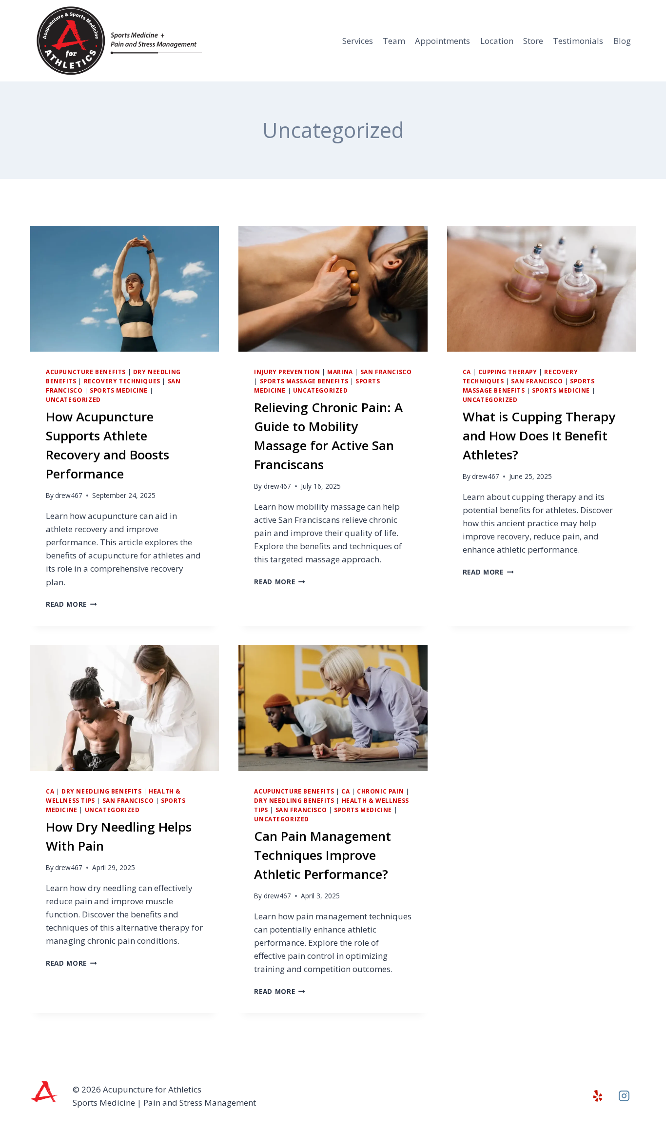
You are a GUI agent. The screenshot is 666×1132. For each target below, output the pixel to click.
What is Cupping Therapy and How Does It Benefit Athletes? (539, 435)
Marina (340, 372)
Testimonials (578, 40)
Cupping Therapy (507, 372)
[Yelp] (597, 1096)
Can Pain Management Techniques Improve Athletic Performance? (322, 855)
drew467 (68, 495)
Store (533, 40)
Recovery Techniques (122, 381)
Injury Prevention (287, 372)
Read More (71, 604)
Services (357, 40)
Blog (622, 40)
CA (467, 372)
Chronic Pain (380, 791)
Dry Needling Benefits (101, 791)
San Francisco (386, 372)
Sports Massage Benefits (304, 381)
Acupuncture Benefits (86, 372)
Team (394, 40)
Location (496, 40)
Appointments (442, 40)
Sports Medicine (119, 390)
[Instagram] (624, 1096)
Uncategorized (73, 399)
